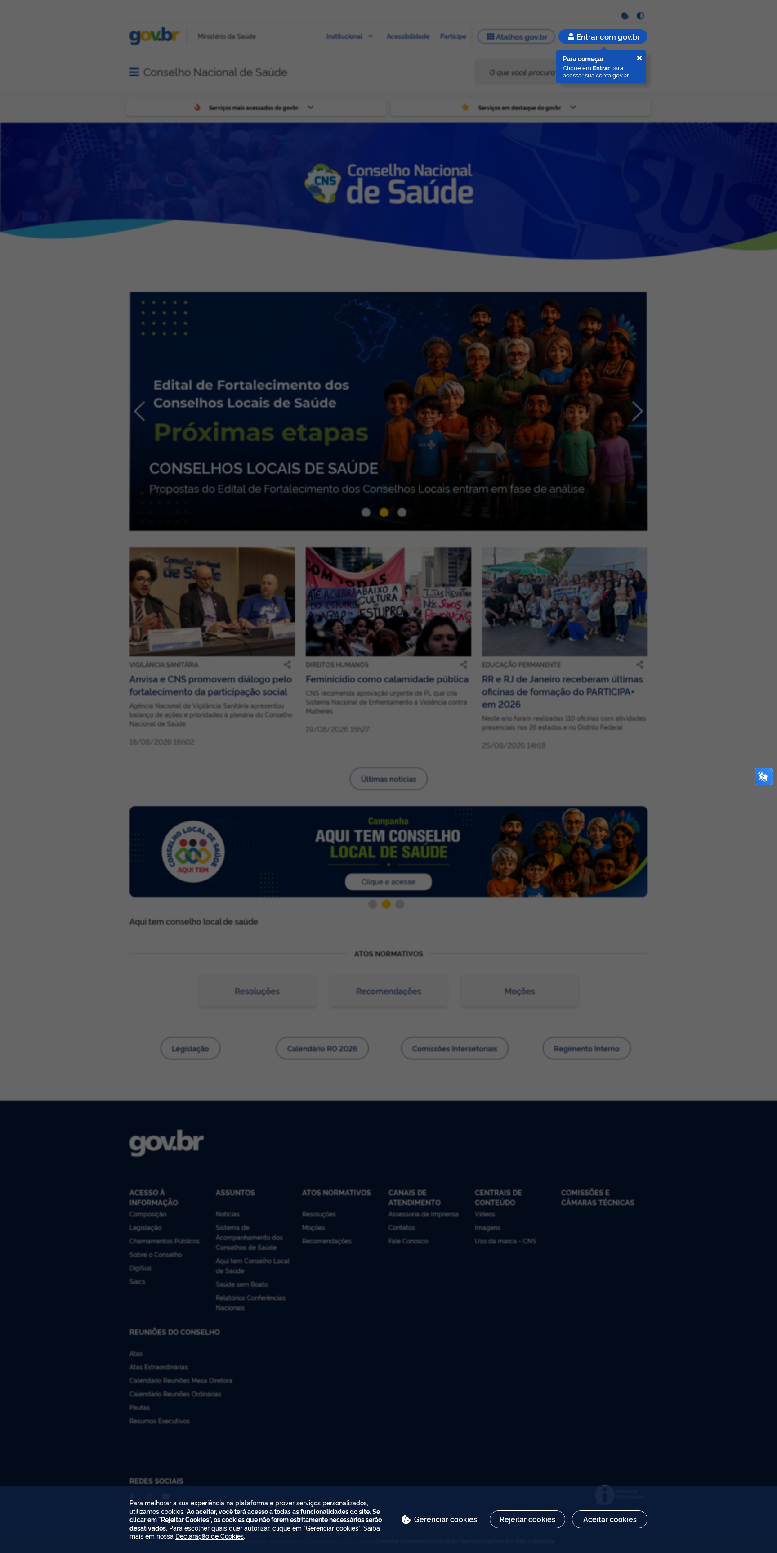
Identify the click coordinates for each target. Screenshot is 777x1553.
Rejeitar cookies (527, 1519)
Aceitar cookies (610, 1519)
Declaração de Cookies (209, 1535)
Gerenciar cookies (445, 1519)
